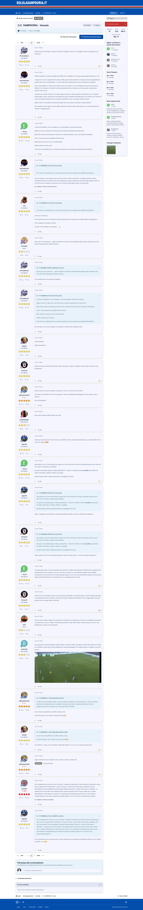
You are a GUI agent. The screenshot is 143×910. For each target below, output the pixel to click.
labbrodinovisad (24, 395)
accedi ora (52, 865)
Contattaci (40, 907)
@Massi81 (38, 763)
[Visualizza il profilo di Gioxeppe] (24, 240)
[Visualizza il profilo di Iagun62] (24, 438)
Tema (24, 907)
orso (24, 206)
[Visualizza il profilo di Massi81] (19, 31)
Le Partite (37, 31)
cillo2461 (24, 789)
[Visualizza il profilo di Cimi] (24, 618)
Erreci (25, 131)
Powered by (119, 907)
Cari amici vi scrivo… (114, 24)
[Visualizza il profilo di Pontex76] (24, 364)
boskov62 (24, 649)
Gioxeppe (24, 246)
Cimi (24, 624)
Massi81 (24, 31)
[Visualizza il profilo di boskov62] (24, 643)
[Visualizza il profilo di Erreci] (24, 125)
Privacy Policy (32, 907)
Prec (22, 42)
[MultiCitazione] (35, 66)
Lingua (18, 907)
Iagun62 (24, 444)
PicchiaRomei (24, 56)
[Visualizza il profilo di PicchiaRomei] (24, 50)
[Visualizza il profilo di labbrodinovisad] (24, 389)
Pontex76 (24, 370)
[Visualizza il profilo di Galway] (24, 340)
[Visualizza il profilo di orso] (24, 200)
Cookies (46, 907)
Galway (24, 346)
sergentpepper (24, 420)
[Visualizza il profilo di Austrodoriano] (24, 74)
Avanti (38, 42)
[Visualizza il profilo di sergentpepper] (24, 414)
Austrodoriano (24, 80)
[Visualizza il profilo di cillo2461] (24, 783)
